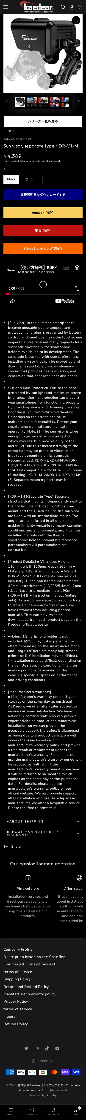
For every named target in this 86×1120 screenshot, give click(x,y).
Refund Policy (15, 1024)
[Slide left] (7, 102)
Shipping (25, 161)
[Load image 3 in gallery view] (32, 102)
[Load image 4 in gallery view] (43, 102)
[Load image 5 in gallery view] (55, 102)
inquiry (9, 1016)
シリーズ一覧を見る (43, 121)
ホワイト (32, 179)
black (11, 179)
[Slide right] (79, 102)
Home (7, 131)
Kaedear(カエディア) (17, 139)
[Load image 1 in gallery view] (20, 102)
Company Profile (18, 949)
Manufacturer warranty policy (29, 994)
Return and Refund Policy (26, 986)
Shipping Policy (17, 979)
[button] (65, 7)
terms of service (17, 971)
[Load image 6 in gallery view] (66, 102)
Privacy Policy (15, 1001)
